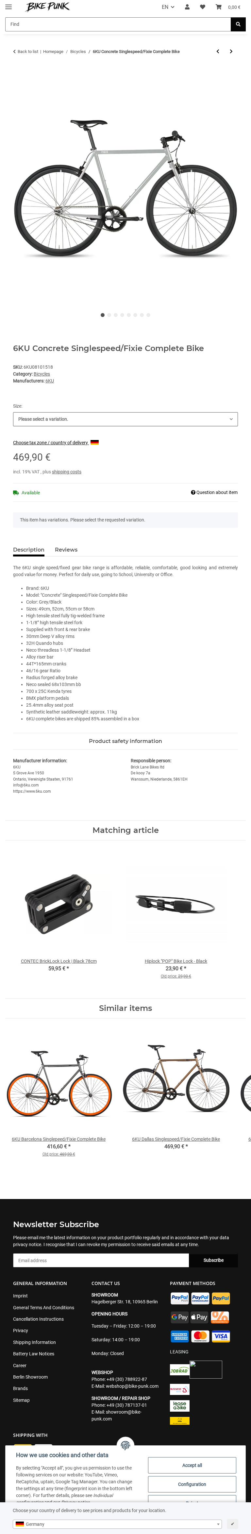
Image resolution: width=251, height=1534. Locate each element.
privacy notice (27, 1244)
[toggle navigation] (8, 4)
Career (19, 1365)
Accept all (192, 1465)
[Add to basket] (18, 72)
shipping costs (66, 471)
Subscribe (214, 1260)
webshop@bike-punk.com (132, 1386)
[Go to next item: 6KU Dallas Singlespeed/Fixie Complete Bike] (231, 51)
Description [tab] (28, 550)
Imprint (20, 1295)
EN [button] (165, 7)
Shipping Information (34, 1342)
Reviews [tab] (66, 550)
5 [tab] (129, 315)
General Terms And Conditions (43, 1307)
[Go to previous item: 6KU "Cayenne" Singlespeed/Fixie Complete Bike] (218, 51)
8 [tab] (148, 315)
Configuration (192, 1484)
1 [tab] (103, 315)
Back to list (28, 51)
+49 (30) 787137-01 (127, 1405)
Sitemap (21, 1400)
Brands (20, 1388)
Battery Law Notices (33, 1353)
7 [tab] (142, 315)
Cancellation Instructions (38, 1319)
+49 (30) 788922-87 (127, 1379)
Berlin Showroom (30, 1377)
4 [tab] (122, 315)
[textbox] (117, 1524)
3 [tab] (116, 315)
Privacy (20, 1330)
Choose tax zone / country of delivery (51, 442)
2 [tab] (109, 315)
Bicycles (42, 374)
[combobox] (117, 1524)
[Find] (238, 24)
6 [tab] (135, 315)
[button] (187, 7)
